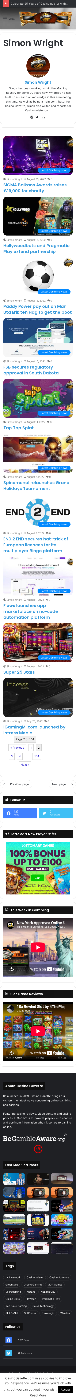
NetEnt (31, 1291)
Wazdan (65, 1313)
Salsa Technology (43, 1306)
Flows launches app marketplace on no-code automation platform (30, 611)
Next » (25, 764)
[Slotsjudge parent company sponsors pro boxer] (38, 1179)
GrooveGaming (33, 1284)
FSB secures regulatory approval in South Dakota (31, 370)
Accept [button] (65, 1389)
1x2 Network (13, 1277)
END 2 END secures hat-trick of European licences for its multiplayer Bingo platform (35, 545)
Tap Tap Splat (18, 428)
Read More (38, 1395)
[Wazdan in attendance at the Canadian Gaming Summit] (38, 1234)
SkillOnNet (11, 1313)
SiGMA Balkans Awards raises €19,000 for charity (35, 188)
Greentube (11, 1284)
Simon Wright (38, 82)
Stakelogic (48, 1313)
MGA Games (55, 1284)
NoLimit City (48, 1291)
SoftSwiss (30, 1313)
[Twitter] (38, 117)
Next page (59, 784)
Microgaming (13, 1291)
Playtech (31, 1298)
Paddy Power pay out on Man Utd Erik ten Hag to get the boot (37, 309)
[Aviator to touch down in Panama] (38, 1248)
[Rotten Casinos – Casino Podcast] (62, 1178)
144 (36, 756)
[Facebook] (32, 117)
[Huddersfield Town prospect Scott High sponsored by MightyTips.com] (14, 1179)
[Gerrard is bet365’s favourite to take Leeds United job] (14, 1219)
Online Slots (12, 1298)
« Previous (17, 747)
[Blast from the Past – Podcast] (38, 1192)
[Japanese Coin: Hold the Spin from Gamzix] (62, 1220)
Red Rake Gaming (16, 1306)
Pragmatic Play (51, 1298)
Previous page (19, 784)
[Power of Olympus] (14, 1248)
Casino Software (59, 1277)
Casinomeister (35, 1277)
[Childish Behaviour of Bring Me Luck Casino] (62, 1192)
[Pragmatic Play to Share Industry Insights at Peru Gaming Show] (62, 1234)
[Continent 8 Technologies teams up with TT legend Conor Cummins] (62, 1248)
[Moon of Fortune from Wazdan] (38, 1220)
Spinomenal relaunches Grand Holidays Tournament (36, 485)
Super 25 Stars (19, 672)
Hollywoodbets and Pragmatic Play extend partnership (36, 248)
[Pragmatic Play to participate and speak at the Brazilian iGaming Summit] (62, 1206)
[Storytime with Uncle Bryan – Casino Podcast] (14, 1192)
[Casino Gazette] (45, 18)
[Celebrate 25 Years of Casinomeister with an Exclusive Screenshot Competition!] (14, 1206)
